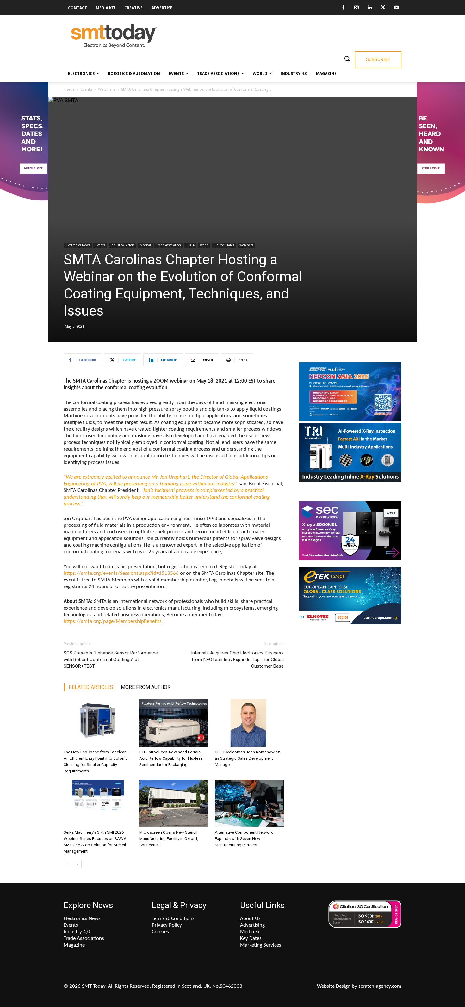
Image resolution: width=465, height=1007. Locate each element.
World (204, 245)
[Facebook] (343, 8)
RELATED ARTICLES (91, 687)
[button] (347, 58)
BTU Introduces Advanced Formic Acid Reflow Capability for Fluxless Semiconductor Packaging (171, 758)
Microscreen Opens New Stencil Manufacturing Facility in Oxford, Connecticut (168, 838)
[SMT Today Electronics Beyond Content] (114, 36)
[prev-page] (67, 864)
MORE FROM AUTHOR (145, 687)
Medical (145, 245)
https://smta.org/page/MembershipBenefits (113, 621)
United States (224, 245)
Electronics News (77, 245)
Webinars (106, 89)
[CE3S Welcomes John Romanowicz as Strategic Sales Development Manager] (249, 723)
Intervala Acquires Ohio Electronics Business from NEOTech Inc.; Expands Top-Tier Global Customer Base (237, 659)
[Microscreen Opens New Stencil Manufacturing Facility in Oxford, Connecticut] (173, 803)
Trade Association (168, 245)
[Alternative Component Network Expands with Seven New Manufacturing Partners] (249, 803)
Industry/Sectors (122, 245)
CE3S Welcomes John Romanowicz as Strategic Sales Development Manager (247, 758)
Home (69, 89)
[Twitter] (383, 8)
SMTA (190, 245)
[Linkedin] (370, 8)
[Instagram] (356, 8)
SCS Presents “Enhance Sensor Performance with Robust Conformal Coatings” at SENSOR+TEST (111, 659)
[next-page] (78, 864)
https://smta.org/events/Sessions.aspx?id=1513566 (121, 573)
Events (86, 89)
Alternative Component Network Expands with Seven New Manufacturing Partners (244, 838)
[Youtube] (396, 8)
